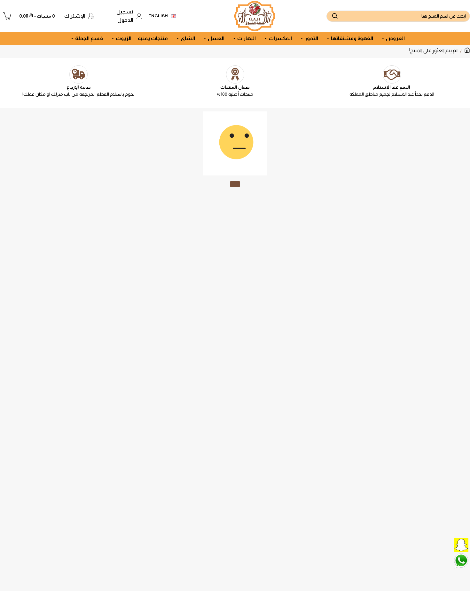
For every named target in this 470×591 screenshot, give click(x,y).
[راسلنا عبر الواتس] (446, 560)
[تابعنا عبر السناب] (446, 544)
